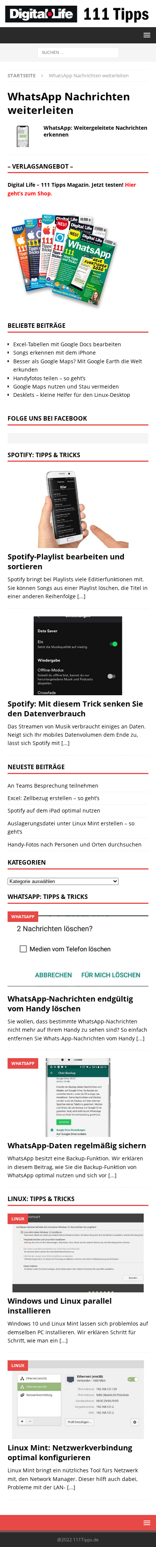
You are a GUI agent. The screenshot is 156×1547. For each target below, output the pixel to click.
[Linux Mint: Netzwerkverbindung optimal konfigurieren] (78, 1399)
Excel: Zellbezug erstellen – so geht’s (54, 798)
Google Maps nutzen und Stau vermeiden (66, 386)
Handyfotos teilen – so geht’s (49, 378)
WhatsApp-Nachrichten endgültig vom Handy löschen (70, 1004)
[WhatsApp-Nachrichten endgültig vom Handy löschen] (78, 950)
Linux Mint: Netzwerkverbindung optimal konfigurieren (70, 1453)
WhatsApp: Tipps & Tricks (48, 897)
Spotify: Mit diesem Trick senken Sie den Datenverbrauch (75, 709)
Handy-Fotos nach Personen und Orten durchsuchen (75, 844)
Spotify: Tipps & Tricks (44, 455)
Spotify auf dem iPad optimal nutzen (54, 810)
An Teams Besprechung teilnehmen (53, 785)
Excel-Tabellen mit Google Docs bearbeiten (67, 344)
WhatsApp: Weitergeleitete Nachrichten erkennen (95, 131)
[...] (81, 596)
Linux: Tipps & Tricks (41, 1199)
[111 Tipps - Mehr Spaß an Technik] (78, 22)
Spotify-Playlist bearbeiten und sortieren (66, 561)
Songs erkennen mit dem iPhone (54, 352)
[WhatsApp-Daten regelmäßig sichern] (78, 1097)
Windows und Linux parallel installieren (60, 1306)
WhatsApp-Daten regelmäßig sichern (77, 1145)
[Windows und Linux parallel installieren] (78, 1253)
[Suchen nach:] (78, 51)
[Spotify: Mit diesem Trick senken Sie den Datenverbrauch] (78, 655)
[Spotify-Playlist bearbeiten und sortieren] (78, 508)
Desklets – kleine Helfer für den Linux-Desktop (71, 394)
